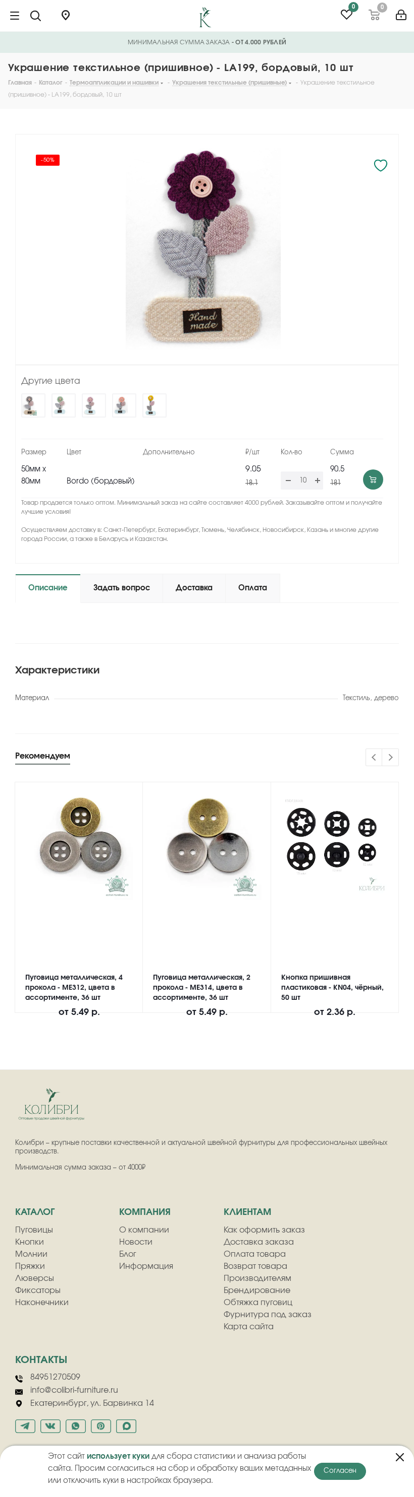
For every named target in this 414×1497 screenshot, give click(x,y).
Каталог (35, 1212)
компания (145, 1212)
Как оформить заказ (264, 1230)
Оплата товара (255, 1254)
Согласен (340, 1471)
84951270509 (55, 1377)
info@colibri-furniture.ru (74, 1390)
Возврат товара (255, 1266)
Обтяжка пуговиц (258, 1303)
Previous (374, 758)
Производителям (257, 1278)
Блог (127, 1254)
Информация (146, 1266)
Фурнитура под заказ (268, 1315)
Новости (135, 1242)
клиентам (247, 1212)
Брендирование (257, 1290)
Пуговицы (34, 1230)
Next (390, 758)
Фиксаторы (38, 1290)
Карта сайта (249, 1327)
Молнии (31, 1254)
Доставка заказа (259, 1242)
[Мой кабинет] (401, 11)
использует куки (118, 1456)
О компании (144, 1230)
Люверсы (34, 1278)
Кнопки (29, 1242)
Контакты (41, 1360)
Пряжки (30, 1266)
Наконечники (42, 1303)
